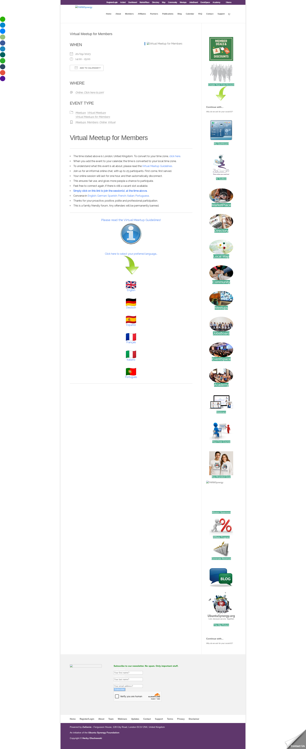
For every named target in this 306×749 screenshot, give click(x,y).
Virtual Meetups (96, 112)
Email (116, 682)
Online (103, 122)
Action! (123, 2)
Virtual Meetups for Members (92, 116)
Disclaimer (194, 719)
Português (131, 377)
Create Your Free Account (221, 84)
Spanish (112, 195)
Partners (154, 14)
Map (163, 2)
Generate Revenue (221, 558)
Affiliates (142, 14)
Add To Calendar (89, 68)
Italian (130, 195)
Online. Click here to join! (89, 92)
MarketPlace (144, 2)
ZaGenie (86, 727)
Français (131, 342)
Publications (167, 14)
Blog (180, 14)
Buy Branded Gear (221, 477)
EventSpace (205, 2)
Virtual (111, 122)
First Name (119, 669)
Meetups (183, 2)
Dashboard (132, 2)
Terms (170, 719)
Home (108, 14)
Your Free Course (221, 441)
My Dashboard (221, 143)
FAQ (200, 14)
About (118, 14)
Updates (135, 719)
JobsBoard (193, 2)
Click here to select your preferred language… (131, 253)
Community (172, 2)
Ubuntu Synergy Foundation (103, 732)
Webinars (221, 412)
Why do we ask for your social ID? (219, 112)
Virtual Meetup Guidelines (157, 166)
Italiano (131, 359)
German (102, 195)
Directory (155, 2)
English (92, 195)
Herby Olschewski (92, 738)
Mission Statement (221, 512)
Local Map (221, 256)
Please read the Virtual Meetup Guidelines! (131, 220)
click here (174, 156)
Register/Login (111, 2)
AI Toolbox (221, 178)
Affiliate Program (221, 537)
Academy (216, 2)
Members (129, 14)
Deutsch (131, 307)
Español (131, 324)
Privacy (181, 719)
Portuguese (142, 195)
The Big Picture (221, 625)
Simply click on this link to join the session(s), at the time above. (110, 190)
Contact (209, 14)
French (122, 195)
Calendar (190, 14)
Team (111, 719)
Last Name (119, 676)
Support (221, 14)
